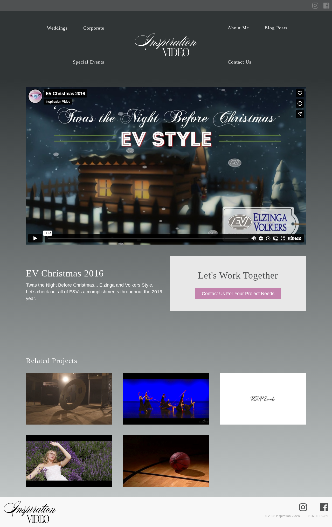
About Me (238, 27)
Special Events (88, 62)
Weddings (57, 28)
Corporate (93, 28)
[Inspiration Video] (166, 45)
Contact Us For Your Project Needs (238, 293)
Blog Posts (276, 27)
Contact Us (239, 62)
